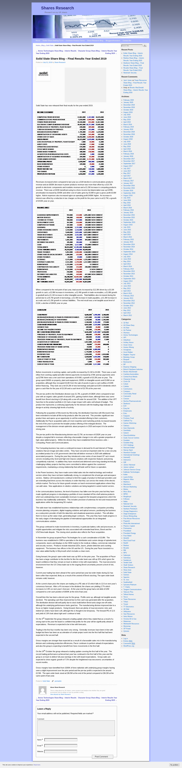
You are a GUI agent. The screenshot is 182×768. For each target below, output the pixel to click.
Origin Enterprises (129, 514)
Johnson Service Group (131, 470)
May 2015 (126, 232)
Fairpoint (126, 416)
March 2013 (127, 293)
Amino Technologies (130, 335)
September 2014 (129, 252)
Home (38, 45)
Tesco (125, 597)
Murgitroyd (127, 496)
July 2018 (126, 142)
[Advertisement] (85, 85)
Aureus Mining (128, 347)
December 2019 (129, 105)
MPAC (125, 494)
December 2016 (129, 186)
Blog (43, 45)
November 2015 (129, 217)
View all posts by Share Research (60, 694)
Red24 (125, 543)
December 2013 (129, 271)
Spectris (126, 577)
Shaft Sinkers (128, 565)
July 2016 (126, 198)
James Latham (128, 467)
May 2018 (126, 146)
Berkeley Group (129, 357)
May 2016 (126, 203)
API (124, 337)
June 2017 (127, 171)
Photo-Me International (131, 523)
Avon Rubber (128, 352)
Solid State (49, 45)
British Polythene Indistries (133, 369)
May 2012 (126, 310)
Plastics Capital (129, 526)
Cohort (125, 384)
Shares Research (57, 8)
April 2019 (127, 122)
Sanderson (127, 560)
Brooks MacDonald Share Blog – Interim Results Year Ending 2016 (135, 90)
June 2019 (127, 117)
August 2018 (127, 139)
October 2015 (128, 220)
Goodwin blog (128, 443)
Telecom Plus (128, 592)
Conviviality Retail (129, 394)
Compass (126, 391)
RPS (125, 553)
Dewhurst (126, 404)
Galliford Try (127, 421)
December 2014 (129, 244)
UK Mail (126, 609)
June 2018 (127, 144)
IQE (124, 462)
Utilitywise (127, 611)
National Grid (128, 504)
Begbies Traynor (129, 355)
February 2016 (128, 210)
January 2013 (128, 298)
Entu (125, 413)
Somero (126, 575)
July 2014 (126, 257)
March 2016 (127, 208)
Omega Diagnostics (130, 511)
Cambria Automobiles (131, 374)
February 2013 (128, 296)
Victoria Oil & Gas (129, 619)
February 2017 (128, 181)
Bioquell (126, 359)
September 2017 (129, 164)
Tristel (125, 604)
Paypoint (126, 521)
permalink (58, 681)
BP (124, 364)
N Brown (126, 499)
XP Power (127, 629)
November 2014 (129, 247)
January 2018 (128, 156)
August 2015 (127, 225)
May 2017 (126, 173)
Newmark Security (130, 73)
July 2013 (126, 283)
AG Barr (126, 328)
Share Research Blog (95, 41)
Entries (127, 641)
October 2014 (128, 249)
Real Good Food (129, 540)
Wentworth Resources (131, 624)
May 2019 (126, 120)
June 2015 (127, 230)
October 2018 (128, 137)
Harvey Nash (128, 450)
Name (40, 740)
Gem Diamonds (129, 428)
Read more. (37, 765)
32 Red (126, 323)
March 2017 (127, 178)
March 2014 (127, 266)
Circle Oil (126, 381)
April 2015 (127, 234)
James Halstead (129, 465)
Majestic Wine (128, 479)
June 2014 (127, 259)
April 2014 (127, 264)
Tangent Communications (132, 589)
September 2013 (129, 279)
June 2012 (127, 308)
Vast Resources (129, 614)
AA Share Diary (128, 325)
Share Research (59, 62)
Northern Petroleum (130, 509)
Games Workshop (129, 423)
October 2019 (128, 110)
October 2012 (128, 306)
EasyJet (126, 408)
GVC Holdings (128, 445)
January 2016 (128, 212)
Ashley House (128, 342)
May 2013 (126, 288)
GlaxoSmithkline (129, 435)
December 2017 (129, 159)
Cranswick (127, 396)
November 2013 (129, 274)
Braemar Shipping (129, 367)
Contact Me (127, 41)
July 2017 (126, 168)
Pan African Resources (131, 518)
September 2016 (129, 193)
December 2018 (129, 132)
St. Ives (126, 580)
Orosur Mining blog (130, 516)
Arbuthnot (126, 340)
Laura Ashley (128, 477)
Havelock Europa (129, 452)
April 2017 (127, 176)
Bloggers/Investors (113, 41)
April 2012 (127, 313)
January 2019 (128, 129)
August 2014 (127, 254)
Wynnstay (127, 626)
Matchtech (127, 484)
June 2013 (127, 286)
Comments (129, 643)
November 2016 (129, 188)
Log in (125, 638)
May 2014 (126, 261)
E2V (125, 406)
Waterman (127, 621)
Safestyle (126, 555)
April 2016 (127, 205)
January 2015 (128, 242)
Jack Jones (127, 80)
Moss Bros (127, 492)
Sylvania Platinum (129, 585)
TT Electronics (128, 607)
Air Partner (127, 330)
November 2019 (129, 107)
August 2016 (127, 195)
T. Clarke (126, 587)
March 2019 (127, 124)
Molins (125, 489)
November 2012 (129, 303)
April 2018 (127, 149)
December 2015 (129, 215)
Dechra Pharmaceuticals (132, 401)
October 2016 (128, 190)
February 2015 (128, 239)
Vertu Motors (128, 616)
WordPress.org (128, 646)
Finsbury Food (128, 418)
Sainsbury (127, 558)
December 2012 (129, 301)
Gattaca (126, 426)
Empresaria (127, 411)
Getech (126, 433)
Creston (126, 399)
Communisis (127, 389)
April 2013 (127, 291)
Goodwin (126, 440)
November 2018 (129, 134)
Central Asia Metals (130, 377)
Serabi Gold (127, 562)
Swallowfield (127, 582)
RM (124, 550)
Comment (40, 719)
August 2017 (127, 166)
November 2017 (129, 161)
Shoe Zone (127, 570)
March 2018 (127, 151)
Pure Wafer (127, 536)
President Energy (129, 533)
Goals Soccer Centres (131, 438)
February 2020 (128, 100)
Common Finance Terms (75, 41)
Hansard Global (128, 448)
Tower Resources (129, 599)
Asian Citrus (127, 345)
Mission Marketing (130, 487)
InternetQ (126, 457)
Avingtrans (127, 350)
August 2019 (127, 112)
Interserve (127, 460)
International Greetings (131, 455)
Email (40, 746)
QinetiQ (126, 538)
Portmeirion (127, 528)
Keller (125, 474)
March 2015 (127, 237)
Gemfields (127, 430)
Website (40, 751)
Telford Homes (128, 594)
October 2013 (128, 276)
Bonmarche (127, 362)
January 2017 (128, 183)
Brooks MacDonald (130, 372)
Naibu (125, 501)
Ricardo (126, 548)
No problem (174, 765)
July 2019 (126, 115)
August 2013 (127, 281)
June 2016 (127, 200)
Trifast (125, 602)
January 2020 (128, 102)
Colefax (126, 386)
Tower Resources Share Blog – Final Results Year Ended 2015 (135, 82)
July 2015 (126, 227)
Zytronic (126, 631)
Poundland (127, 531)
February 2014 (128, 269)
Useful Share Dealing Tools (53, 41)
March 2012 (127, 315)
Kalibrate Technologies (131, 472)
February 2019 (128, 127)
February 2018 (128, 154)
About (38, 41)
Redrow (126, 545)
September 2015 (129, 222)
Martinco (126, 482)
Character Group (129, 379)
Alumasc (126, 333)
